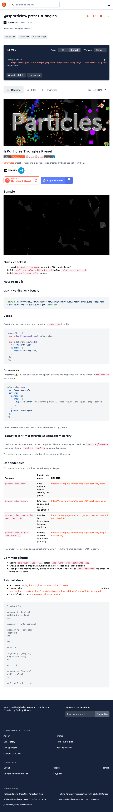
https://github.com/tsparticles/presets (48, 585)
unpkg (56, 767)
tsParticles (9, 163)
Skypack (57, 773)
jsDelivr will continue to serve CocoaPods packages (25, 799)
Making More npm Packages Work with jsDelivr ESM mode (83, 794)
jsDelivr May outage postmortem (18, 804)
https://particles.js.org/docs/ (46, 594)
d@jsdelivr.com (64, 747)
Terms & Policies (64, 741)
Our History (9, 741)
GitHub (7, 767)
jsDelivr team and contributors (33, 707)
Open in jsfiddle (16, 75)
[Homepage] (87, 15)
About (7, 735)
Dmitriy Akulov (23, 710)
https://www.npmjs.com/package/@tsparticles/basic (78, 483)
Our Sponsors (10, 747)
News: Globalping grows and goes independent (79, 799)
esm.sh (106, 767)
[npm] (100, 15)
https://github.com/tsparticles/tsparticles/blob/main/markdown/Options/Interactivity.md (55, 591)
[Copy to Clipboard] (105, 59)
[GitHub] (94, 15)
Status (59, 735)
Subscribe (102, 714)
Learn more (34, 75)
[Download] (107, 15)
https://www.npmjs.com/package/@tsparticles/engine (78, 501)
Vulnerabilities (39, 37)
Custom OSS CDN (12, 753)
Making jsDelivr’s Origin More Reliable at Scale (23, 794)
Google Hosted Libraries (16, 773)
